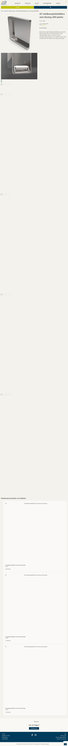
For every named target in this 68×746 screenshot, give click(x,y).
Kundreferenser (47, 3)
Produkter (27, 3)
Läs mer (47, 744)
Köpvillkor (63, 735)
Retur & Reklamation (61, 737)
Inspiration (5, 737)
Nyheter (58, 3)
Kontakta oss (34, 728)
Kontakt (17, 7)
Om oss (37, 3)
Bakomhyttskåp (6, 735)
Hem (2, 11)
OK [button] (65, 744)
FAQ (65, 734)
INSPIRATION (17, 3)
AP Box (3, 734)
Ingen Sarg (43, 24)
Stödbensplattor (12, 11)
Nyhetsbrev (5, 739)
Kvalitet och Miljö (61, 739)
